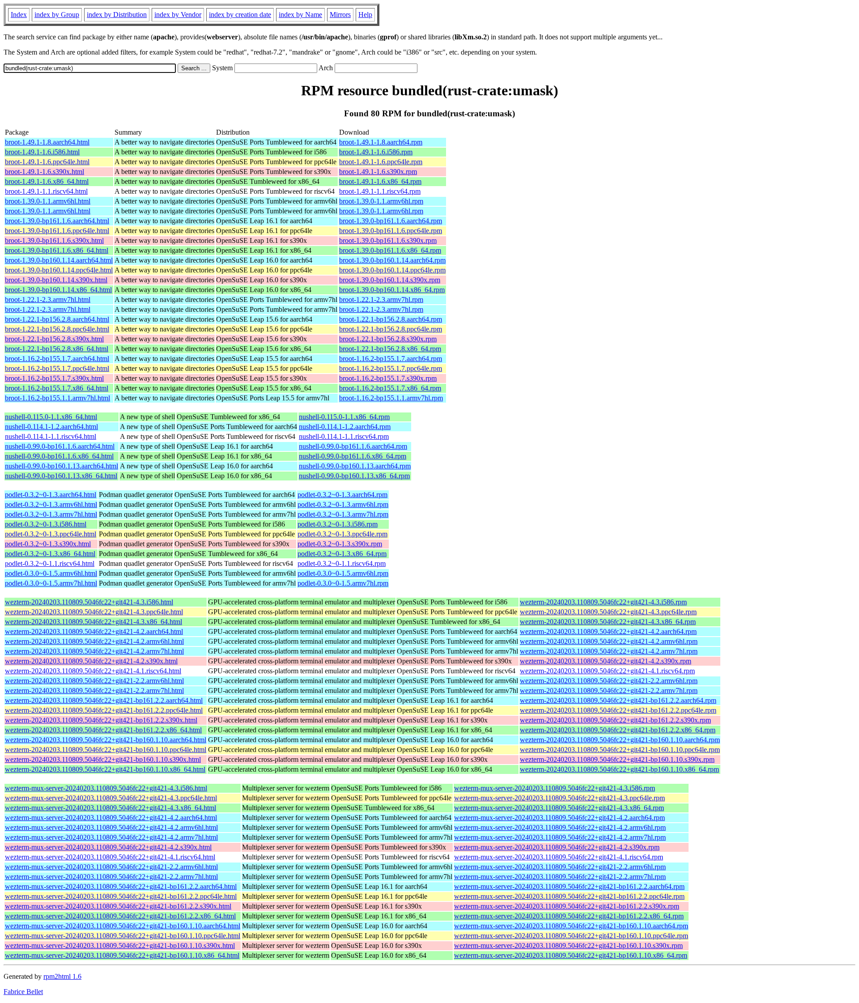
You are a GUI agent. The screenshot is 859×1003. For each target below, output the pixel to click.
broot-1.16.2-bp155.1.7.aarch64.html (57, 358)
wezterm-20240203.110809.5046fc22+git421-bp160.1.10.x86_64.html (105, 769)
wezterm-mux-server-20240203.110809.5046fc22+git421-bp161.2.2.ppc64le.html (121, 896)
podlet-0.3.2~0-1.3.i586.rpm (338, 524)
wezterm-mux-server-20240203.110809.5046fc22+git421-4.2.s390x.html (108, 847)
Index (19, 14)
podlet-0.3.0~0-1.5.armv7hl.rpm (343, 583)
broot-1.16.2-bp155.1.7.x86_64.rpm (390, 388)
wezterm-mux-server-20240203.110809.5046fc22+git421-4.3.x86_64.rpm (559, 808)
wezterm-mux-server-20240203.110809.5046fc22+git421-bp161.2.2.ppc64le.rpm (569, 896)
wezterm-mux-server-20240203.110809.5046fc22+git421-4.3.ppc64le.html (111, 798)
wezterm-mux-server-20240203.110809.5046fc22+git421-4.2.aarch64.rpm (559, 817)
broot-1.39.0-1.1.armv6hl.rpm (381, 201)
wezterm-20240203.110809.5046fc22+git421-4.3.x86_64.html (93, 621)
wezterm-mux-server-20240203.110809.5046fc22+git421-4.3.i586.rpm (554, 788)
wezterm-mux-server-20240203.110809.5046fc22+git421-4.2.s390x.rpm (556, 847)
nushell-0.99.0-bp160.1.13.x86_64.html (61, 476)
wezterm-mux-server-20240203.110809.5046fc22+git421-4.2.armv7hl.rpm (560, 837)
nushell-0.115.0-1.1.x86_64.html (51, 417)
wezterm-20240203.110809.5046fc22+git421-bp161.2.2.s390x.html (101, 720)
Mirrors (340, 14)
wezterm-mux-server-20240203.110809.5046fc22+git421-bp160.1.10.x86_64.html (122, 955)
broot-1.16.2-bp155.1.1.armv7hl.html (57, 398)
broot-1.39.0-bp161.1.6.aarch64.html (57, 221)
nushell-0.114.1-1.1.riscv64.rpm (344, 436)
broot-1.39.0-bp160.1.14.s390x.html (56, 280)
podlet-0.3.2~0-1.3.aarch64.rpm (342, 494)
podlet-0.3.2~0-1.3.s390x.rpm (340, 544)
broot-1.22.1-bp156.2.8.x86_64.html (56, 349)
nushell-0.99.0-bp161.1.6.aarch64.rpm (353, 446)
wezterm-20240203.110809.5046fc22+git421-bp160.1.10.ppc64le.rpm (620, 749)
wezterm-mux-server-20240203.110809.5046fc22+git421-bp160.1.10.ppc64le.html (122, 935)
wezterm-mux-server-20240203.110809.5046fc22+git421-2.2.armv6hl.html (111, 867)
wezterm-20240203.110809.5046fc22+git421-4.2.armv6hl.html (94, 641)
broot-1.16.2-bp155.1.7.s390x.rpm (388, 378)
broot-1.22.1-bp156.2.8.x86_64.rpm (390, 349)
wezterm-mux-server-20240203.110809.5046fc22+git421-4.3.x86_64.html (110, 808)
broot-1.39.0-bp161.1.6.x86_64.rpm (390, 250)
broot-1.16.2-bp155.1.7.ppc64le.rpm (390, 368)
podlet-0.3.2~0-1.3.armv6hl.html (51, 504)
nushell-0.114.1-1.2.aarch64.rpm (345, 426)
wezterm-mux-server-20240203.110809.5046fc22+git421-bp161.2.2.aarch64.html (121, 886)
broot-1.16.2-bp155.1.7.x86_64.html (56, 388)
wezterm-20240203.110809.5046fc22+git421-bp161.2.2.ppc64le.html (104, 710)
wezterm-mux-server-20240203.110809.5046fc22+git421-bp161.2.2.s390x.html (118, 906)
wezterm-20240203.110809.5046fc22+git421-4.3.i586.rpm (603, 602)
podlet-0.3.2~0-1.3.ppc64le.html (50, 534)
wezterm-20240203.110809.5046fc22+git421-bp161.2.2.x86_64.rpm (617, 730)
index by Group (56, 14)
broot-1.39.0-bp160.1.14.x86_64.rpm (392, 289)
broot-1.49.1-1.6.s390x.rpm (378, 171)
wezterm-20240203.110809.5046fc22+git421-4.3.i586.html (89, 602)
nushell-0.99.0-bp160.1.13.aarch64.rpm (355, 466)
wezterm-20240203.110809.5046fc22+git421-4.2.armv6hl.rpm (608, 641)
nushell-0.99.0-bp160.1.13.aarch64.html (61, 466)
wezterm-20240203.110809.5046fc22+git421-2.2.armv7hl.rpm (608, 690)
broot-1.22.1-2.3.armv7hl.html (47, 299)
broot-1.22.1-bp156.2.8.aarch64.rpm (390, 319)
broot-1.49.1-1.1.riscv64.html (46, 191)
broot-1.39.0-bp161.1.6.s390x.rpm (388, 240)
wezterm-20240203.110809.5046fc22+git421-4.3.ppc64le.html (94, 612)
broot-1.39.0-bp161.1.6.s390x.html (54, 240)
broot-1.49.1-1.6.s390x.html (44, 171)
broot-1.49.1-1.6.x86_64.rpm (380, 181)
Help (365, 14)
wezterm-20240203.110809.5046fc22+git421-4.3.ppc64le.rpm (608, 612)
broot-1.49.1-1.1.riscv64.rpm (380, 191)
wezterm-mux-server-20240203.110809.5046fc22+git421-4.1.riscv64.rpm (558, 857)
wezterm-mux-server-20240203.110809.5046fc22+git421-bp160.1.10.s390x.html (120, 945)
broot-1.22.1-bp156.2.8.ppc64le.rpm (390, 329)
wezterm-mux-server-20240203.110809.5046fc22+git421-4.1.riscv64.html (110, 857)
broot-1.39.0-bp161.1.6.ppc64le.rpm (390, 230)
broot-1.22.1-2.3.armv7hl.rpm (381, 299)
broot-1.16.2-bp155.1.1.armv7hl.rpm (391, 398)
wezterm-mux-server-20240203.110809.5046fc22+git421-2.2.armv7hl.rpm (560, 876)
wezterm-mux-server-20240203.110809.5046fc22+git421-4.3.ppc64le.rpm (559, 798)
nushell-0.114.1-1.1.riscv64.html (50, 436)
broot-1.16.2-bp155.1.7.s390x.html (54, 378)
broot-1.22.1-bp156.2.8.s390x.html (54, 339)
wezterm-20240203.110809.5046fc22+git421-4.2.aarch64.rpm (608, 631)
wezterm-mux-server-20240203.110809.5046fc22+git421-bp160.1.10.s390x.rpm (568, 945)
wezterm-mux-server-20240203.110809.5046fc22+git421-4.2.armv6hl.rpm (560, 827)
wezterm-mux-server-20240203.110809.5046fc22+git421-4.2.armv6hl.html (111, 827)
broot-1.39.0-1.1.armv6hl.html (47, 201)
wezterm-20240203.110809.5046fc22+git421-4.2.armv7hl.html (94, 651)
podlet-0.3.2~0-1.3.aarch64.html (50, 494)
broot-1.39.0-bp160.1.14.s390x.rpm (389, 280)
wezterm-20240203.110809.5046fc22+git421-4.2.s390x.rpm (605, 661)
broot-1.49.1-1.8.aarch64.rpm (380, 142)
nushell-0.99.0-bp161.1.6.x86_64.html (59, 456)
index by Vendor (177, 14)
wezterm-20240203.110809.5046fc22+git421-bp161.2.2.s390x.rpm (615, 720)
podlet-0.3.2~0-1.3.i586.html (45, 524)
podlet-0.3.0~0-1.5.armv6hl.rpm (343, 573)
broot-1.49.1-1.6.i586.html (42, 152)
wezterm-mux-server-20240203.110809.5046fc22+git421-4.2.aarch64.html (111, 817)
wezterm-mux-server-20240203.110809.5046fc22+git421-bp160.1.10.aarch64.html (122, 926)
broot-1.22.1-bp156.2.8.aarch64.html (57, 319)
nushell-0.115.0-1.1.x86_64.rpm (344, 417)
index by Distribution (117, 14)
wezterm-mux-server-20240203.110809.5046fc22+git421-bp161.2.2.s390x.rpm (566, 906)
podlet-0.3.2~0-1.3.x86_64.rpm (342, 553)
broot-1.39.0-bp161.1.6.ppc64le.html (57, 230)
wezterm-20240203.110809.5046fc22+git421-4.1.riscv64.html (93, 671)
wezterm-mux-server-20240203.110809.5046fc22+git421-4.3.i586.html (106, 788)
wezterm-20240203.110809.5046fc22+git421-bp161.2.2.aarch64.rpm (618, 700)
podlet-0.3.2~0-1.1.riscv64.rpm (342, 563)
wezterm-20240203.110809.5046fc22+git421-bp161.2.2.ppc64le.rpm (618, 710)
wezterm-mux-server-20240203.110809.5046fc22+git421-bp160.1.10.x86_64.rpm (570, 955)
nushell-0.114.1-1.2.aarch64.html (51, 426)
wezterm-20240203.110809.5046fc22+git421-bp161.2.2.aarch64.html (104, 700)
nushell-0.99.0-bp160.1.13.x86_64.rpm (354, 476)
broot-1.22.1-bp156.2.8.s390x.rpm (388, 339)
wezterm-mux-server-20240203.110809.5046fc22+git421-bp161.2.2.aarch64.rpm (569, 886)
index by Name (300, 14)
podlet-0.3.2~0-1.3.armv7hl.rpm (343, 514)
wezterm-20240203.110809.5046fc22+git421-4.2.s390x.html (91, 661)
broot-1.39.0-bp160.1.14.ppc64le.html (59, 270)
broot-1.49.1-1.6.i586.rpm (375, 152)
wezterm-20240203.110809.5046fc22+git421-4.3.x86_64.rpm (608, 621)
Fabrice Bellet (23, 991)
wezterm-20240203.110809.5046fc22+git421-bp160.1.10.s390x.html (103, 759)
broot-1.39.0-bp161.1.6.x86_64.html (56, 250)
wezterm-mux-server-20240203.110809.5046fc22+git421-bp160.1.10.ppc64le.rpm (571, 935)
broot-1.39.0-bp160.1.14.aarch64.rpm (392, 260)
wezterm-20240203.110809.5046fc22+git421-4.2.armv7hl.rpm (608, 651)
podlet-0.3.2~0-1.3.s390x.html (48, 544)
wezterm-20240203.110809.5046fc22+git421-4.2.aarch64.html (94, 631)
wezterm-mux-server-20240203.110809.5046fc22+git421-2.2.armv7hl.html (111, 876)
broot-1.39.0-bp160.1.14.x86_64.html (58, 289)
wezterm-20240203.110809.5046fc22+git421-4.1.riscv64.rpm (607, 671)
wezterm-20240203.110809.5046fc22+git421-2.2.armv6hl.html (94, 680)
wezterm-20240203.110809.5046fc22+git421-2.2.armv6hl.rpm (608, 680)
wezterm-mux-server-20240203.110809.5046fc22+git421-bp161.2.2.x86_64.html (120, 916)
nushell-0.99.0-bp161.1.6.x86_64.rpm (352, 456)
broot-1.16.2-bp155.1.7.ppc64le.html (57, 368)
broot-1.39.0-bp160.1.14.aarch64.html (59, 260)
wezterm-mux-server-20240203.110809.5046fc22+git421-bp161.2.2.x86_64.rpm (569, 916)
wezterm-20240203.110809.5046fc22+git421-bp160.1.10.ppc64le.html (105, 749)
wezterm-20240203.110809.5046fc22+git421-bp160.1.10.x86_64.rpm (619, 769)
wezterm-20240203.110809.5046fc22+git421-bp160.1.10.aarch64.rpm (620, 740)
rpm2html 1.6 (62, 976)
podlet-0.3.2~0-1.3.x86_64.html (50, 553)
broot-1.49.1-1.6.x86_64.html (47, 181)
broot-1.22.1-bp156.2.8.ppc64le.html (57, 329)
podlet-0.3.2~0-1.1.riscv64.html (49, 563)
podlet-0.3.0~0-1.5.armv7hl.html (51, 583)
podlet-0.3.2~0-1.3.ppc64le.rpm (342, 534)
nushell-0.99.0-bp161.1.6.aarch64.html (60, 446)
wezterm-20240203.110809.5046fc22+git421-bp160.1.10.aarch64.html (105, 740)
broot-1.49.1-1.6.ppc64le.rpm (380, 162)
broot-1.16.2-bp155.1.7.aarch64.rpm (390, 358)
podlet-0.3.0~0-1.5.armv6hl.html (51, 573)
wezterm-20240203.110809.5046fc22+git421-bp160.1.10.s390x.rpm (617, 759)
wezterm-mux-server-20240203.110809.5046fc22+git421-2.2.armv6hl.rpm (560, 867)
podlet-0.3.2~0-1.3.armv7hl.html (51, 514)
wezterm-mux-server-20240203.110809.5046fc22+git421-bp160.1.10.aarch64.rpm (571, 926)
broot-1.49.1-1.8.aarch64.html (47, 142)
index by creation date (240, 14)
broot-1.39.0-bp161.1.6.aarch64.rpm (390, 221)
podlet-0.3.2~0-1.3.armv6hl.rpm (343, 504)
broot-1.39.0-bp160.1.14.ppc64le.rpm (392, 270)
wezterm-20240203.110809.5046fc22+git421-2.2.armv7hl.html (94, 690)
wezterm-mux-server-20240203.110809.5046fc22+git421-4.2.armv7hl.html (111, 837)
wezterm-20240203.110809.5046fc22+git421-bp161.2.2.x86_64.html (103, 730)
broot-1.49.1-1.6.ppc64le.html (47, 162)
